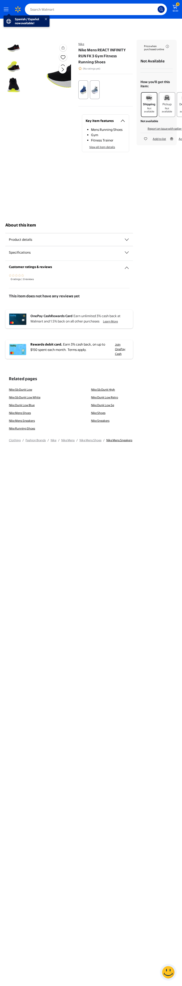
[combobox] (96, 9)
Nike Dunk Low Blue (22, 405)
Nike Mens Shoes (20, 413)
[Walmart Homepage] (17, 9)
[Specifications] (126, 252)
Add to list (159, 139)
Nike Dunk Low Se (102, 405)
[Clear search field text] (155, 9)
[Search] (161, 9)
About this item (20, 225)
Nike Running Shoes (22, 428)
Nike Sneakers (100, 420)
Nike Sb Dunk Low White (24, 397)
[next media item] (63, 70)
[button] (54, 73)
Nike (81, 44)
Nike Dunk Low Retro (104, 397)
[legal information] (167, 46)
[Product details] (126, 239)
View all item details (102, 147)
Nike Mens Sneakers (22, 420)
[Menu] (7, 9)
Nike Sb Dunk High (103, 389)
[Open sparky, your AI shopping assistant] (168, 972)
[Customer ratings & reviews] (126, 266)
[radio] (83, 89)
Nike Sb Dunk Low (20, 389)
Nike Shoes (98, 413)
